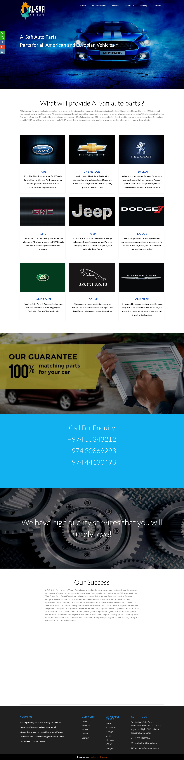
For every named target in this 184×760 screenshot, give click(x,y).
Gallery (143, 5)
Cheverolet (111, 727)
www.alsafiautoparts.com (147, 748)
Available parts (99, 5)
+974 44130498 (142, 737)
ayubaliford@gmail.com (146, 743)
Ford (94, 14)
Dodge (95, 29)
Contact (157, 5)
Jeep (94, 37)
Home (83, 5)
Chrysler (95, 33)
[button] (5, 45)
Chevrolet (96, 18)
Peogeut (96, 25)
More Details (39, 741)
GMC (94, 22)
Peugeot (110, 748)
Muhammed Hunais (98, 757)
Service (115, 5)
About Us (129, 5)
